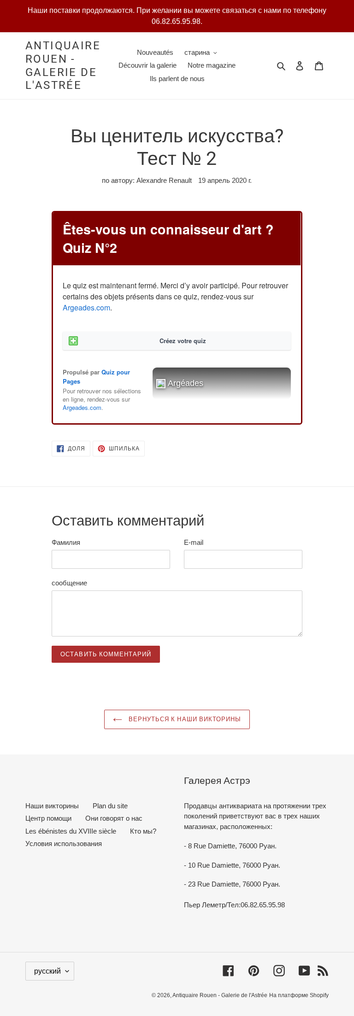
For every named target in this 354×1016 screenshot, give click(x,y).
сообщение (69, 583)
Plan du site (110, 806)
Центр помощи (48, 818)
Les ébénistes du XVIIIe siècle (70, 831)
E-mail (193, 542)
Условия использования (63, 843)
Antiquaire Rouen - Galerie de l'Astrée (62, 65)
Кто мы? (143, 831)
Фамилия (66, 542)
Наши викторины (52, 806)
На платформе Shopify (299, 995)
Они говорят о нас (113, 818)
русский (47, 971)
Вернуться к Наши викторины (184, 719)
